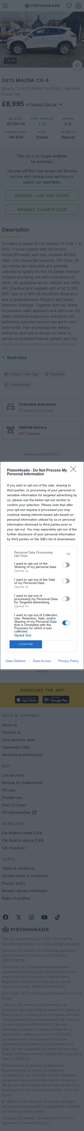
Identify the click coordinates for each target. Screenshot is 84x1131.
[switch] (66, 565)
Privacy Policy (68, 661)
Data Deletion (16, 661)
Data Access (42, 661)
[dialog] (42, 566)
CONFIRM (26, 644)
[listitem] (42, 554)
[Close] (74, 470)
